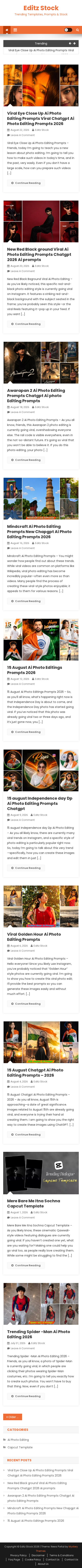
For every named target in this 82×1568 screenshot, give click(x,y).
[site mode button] (68, 30)
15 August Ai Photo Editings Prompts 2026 (34, 670)
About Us (43, 1564)
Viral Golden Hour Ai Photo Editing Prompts (34, 936)
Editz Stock (41, 7)
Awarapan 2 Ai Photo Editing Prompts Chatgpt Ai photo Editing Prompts (36, 396)
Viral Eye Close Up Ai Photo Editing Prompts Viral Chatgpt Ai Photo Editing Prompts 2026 (41, 52)
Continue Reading (28, 183)
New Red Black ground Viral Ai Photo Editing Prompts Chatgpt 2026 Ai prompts (39, 254)
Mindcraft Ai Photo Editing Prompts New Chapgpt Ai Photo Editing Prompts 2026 (39, 532)
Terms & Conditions (62, 1555)
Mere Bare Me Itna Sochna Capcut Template (33, 1203)
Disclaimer (38, 1555)
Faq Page (14, 1559)
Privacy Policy (18, 1555)
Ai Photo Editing (18, 1440)
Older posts (15, 1417)
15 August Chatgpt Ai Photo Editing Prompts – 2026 (35, 1072)
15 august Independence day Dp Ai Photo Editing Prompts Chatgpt (39, 803)
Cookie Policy (33, 1559)
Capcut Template (20, 1447)
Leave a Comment (23, 135)
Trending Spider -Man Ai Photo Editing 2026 (38, 1334)
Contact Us (53, 1559)
